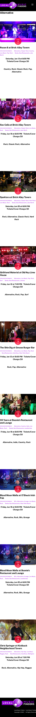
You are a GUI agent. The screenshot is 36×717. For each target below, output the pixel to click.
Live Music (3, 53)
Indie (27, 426)
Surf (1, 280)
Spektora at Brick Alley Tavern (15, 197)
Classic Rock (25, 51)
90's (15, 501)
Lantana (22, 280)
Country (31, 51)
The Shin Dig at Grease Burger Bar (17, 347)
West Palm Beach (24, 353)
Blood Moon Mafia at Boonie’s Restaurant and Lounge (15, 571)
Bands (17, 53)
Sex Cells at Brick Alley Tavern (15, 124)
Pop (8, 53)
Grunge (26, 501)
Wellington (31, 654)
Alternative (17, 51)
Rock (11, 53)
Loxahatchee (28, 428)
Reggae (2, 654)
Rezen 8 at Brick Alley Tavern (15, 47)
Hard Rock (32, 200)
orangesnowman (6, 51)
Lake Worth (23, 130)
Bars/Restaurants (24, 53)
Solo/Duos (16, 353)
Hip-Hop (23, 651)
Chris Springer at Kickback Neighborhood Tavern (13, 647)
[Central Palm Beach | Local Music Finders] (13, 8)
